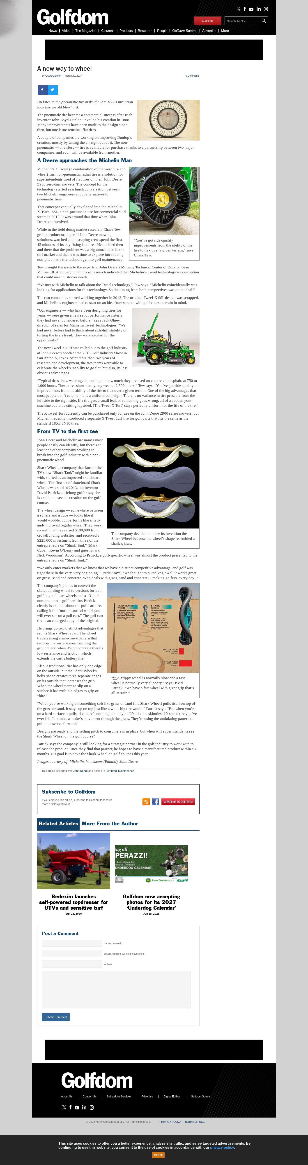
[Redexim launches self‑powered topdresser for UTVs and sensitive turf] (73, 861)
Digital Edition (172, 1096)
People (162, 31)
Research (145, 31)
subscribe (208, 20)
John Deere (80, 771)
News (52, 31)
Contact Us (89, 1096)
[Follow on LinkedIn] (258, 10)
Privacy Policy (170, 1121)
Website (108, 964)
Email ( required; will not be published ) (124, 953)
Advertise (209, 31)
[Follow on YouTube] (250, 10)
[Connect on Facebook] (155, 801)
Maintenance (126, 771)
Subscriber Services (119, 1096)
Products (126, 31)
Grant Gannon (53, 75)
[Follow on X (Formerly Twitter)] (237, 10)
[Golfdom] (97, 1090)
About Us (66, 1096)
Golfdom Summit (201, 1096)
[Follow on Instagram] (264, 10)
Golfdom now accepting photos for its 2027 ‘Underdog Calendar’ (151, 902)
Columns (108, 31)
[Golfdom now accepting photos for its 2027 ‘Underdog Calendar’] (151, 861)
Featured (111, 771)
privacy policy (222, 1147)
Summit (184, 31)
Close (158, 1155)
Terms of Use (195, 1121)
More (225, 31)
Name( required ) (113, 943)
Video (66, 31)
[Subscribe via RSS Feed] (146, 801)
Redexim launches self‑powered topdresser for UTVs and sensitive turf (73, 902)
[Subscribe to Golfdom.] (178, 801)
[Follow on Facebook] (243, 10)
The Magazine (85, 31)
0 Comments (193, 75)
